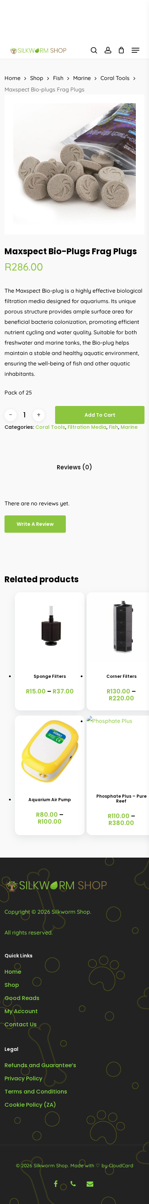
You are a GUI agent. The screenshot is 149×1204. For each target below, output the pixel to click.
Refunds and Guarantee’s (40, 1065)
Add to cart (100, 414)
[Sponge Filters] (50, 627)
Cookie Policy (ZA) (30, 1105)
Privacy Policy (23, 1078)
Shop (36, 77)
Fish (58, 77)
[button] (135, 50)
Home (12, 77)
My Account (21, 1011)
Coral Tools (115, 77)
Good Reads (22, 998)
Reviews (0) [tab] (74, 467)
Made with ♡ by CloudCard (101, 1165)
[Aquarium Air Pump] (50, 750)
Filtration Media (87, 427)
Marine (82, 77)
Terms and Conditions (36, 1092)
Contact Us (21, 1024)
